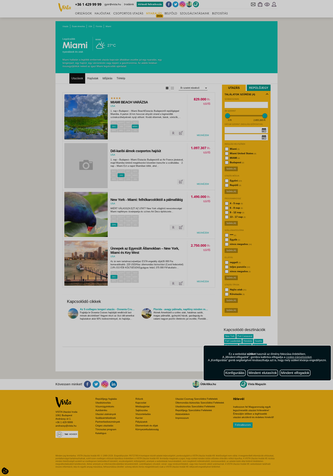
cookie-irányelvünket (298, 357)
